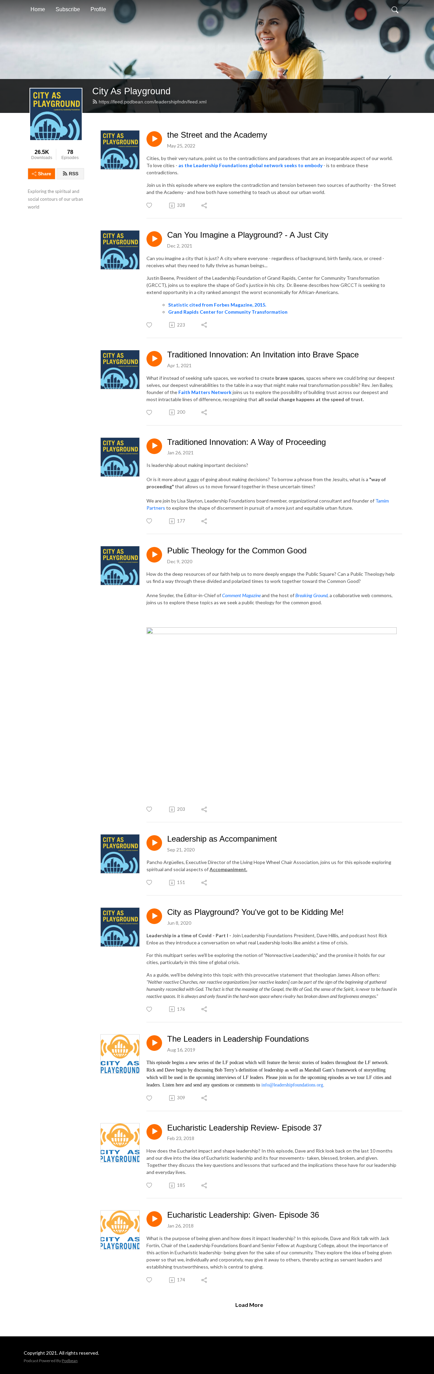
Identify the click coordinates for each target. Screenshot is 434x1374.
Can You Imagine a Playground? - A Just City (247, 234)
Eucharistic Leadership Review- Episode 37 (244, 1127)
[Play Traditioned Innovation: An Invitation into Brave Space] (154, 359)
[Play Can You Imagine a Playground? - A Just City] (154, 239)
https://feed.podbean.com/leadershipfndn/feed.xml (152, 101)
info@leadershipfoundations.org (292, 1084)
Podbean (70, 1360)
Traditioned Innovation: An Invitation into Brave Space (263, 354)
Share (44, 173)
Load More (249, 1304)
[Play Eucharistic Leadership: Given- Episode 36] (154, 1219)
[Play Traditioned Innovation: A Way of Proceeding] (154, 446)
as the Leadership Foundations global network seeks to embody (250, 165)
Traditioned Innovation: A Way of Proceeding (246, 442)
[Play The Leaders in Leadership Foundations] (154, 1043)
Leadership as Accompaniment (222, 838)
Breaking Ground (311, 595)
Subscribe (68, 9)
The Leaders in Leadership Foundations (238, 1038)
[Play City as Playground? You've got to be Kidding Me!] (154, 916)
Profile (98, 9)
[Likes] (150, 205)
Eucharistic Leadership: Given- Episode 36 (243, 1214)
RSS (73, 173)
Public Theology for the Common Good (237, 550)
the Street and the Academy (217, 134)
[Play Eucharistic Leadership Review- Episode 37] (154, 1132)
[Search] (395, 9)
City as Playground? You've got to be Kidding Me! (255, 912)
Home (38, 9)
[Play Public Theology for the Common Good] (154, 555)
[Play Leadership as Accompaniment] (154, 843)
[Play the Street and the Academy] (154, 139)
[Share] (205, 205)
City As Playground (131, 91)
